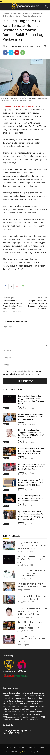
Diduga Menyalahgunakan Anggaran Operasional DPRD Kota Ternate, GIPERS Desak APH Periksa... (32, 611)
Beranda (6, 14)
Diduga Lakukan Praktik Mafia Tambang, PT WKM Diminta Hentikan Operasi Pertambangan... (32, 545)
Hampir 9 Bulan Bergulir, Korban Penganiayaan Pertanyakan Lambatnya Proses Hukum (31, 450)
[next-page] (8, 529)
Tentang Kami (11, 747)
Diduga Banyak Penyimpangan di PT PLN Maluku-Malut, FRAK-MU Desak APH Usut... (32, 639)
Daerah (13, 14)
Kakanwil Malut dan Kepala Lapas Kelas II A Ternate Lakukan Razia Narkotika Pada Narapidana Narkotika (12, 306)
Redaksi (21, 747)
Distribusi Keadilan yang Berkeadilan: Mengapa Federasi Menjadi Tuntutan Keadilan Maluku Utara (32, 573)
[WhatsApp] (22, 52)
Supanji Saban (23, 407)
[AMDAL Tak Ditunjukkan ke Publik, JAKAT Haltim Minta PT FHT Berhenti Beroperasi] (9, 498)
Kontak (41, 747)
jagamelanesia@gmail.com (19, 730)
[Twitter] (11, 52)
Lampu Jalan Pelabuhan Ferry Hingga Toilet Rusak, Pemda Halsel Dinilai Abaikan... (32, 559)
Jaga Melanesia (14, 46)
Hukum (5, 442)
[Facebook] (5, 52)
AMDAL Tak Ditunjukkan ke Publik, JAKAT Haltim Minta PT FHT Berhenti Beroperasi (30, 498)
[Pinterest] (16, 52)
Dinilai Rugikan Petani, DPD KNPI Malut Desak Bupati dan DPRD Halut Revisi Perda (31, 416)
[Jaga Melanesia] (4, 46)
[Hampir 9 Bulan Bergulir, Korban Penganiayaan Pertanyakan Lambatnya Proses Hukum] (9, 451)
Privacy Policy (31, 747)
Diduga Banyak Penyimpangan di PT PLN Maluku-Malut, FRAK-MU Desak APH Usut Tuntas (31, 466)
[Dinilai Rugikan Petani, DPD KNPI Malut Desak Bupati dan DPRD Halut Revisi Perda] (9, 417)
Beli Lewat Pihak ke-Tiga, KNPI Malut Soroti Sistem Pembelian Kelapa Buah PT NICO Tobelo (30, 482)
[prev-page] (4, 529)
